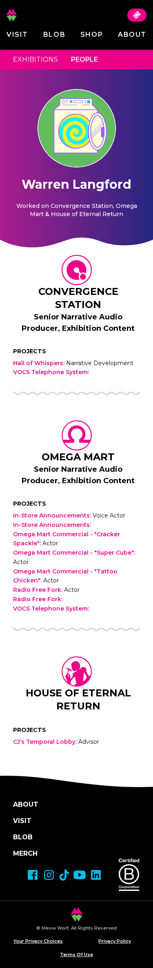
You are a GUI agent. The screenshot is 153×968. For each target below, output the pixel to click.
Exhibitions (35, 59)
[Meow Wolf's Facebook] (32, 874)
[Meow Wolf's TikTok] (64, 875)
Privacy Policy (114, 941)
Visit (17, 34)
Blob (54, 34)
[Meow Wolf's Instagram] (48, 874)
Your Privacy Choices (38, 941)
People (84, 59)
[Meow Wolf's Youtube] (79, 874)
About (132, 34)
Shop (91, 34)
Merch (25, 853)
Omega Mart (78, 457)
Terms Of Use (76, 954)
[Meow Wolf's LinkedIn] (95, 874)
